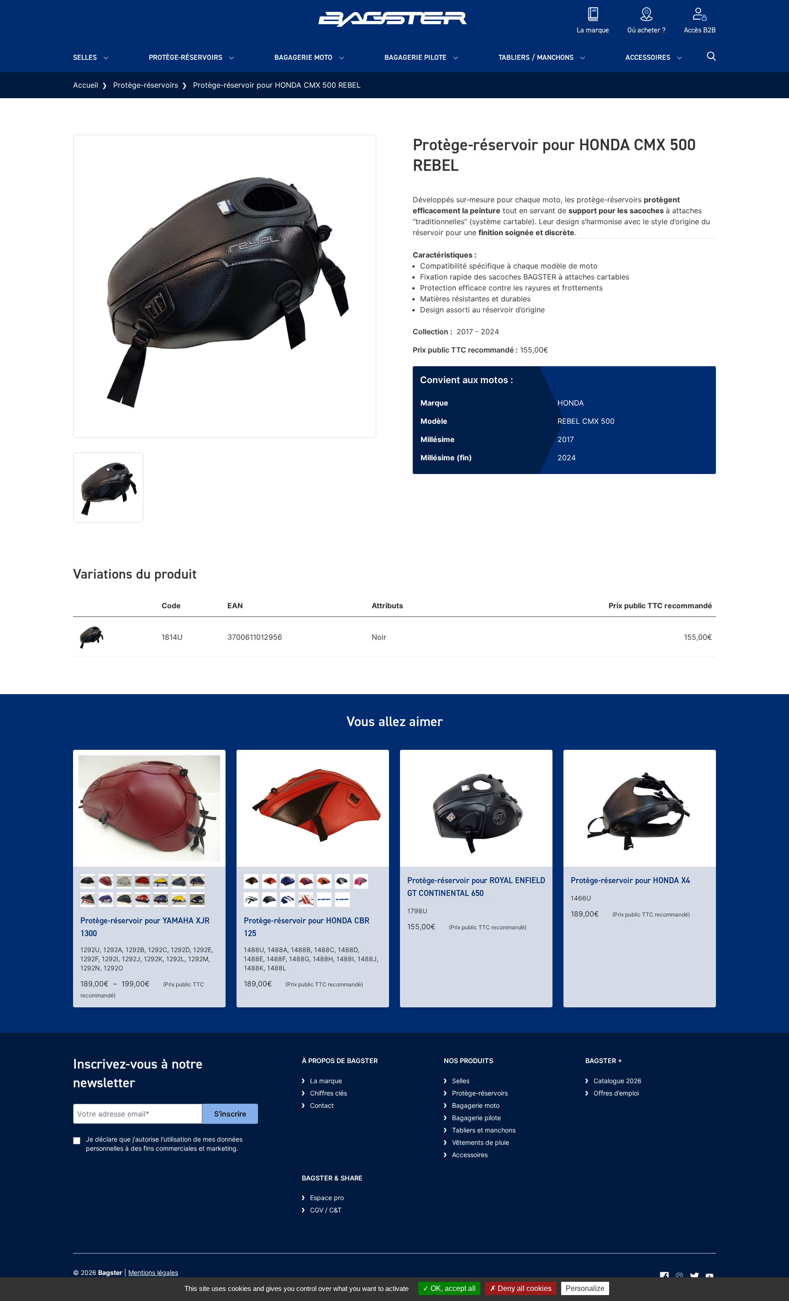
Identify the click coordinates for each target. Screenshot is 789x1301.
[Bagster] (394, 21)
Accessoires (648, 57)
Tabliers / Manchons (536, 57)
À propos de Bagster (340, 1060)
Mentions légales (153, 1272)
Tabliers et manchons (483, 1130)
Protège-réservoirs (185, 57)
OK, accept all (452, 1288)
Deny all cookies (524, 1288)
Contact (322, 1105)
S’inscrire (230, 1113)
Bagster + (603, 1060)
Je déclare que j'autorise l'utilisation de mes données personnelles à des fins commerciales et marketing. (164, 1143)
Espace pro (327, 1197)
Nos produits (468, 1060)
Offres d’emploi (616, 1093)
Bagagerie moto (303, 57)
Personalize (585, 1288)
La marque (326, 1081)
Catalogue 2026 (618, 1081)
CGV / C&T (326, 1210)
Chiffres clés (328, 1093)
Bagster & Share (332, 1178)
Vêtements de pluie (480, 1142)
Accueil (85, 85)
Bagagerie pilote (415, 57)
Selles (85, 57)
